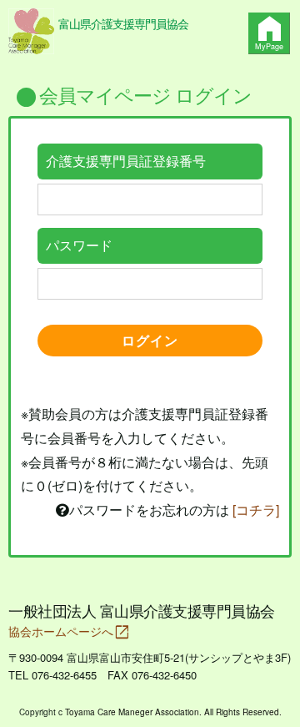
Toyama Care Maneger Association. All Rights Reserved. (173, 712)
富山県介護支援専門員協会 (123, 23)
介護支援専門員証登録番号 (126, 160)
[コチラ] (255, 509)
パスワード (79, 245)
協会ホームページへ (69, 631)
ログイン (150, 340)
